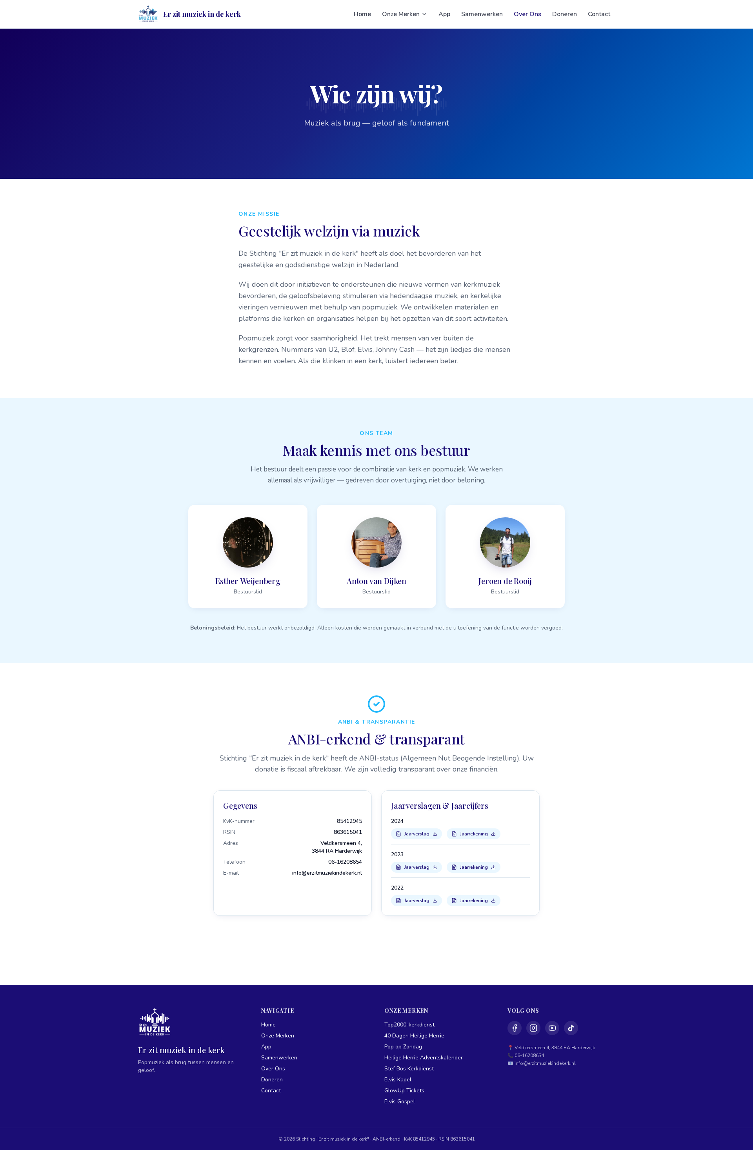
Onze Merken (401, 14)
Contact (599, 14)
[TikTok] (571, 1028)
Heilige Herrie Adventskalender (423, 1057)
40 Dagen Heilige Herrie (414, 1035)
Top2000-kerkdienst (409, 1024)
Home (362, 14)
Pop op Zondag (403, 1046)
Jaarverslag (416, 834)
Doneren (564, 14)
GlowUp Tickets (404, 1090)
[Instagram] (533, 1028)
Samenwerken (482, 14)
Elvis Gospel (399, 1101)
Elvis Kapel (397, 1079)
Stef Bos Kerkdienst (409, 1068)
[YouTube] (552, 1028)
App (444, 14)
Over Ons (527, 14)
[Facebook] (514, 1028)
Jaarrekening (474, 834)
